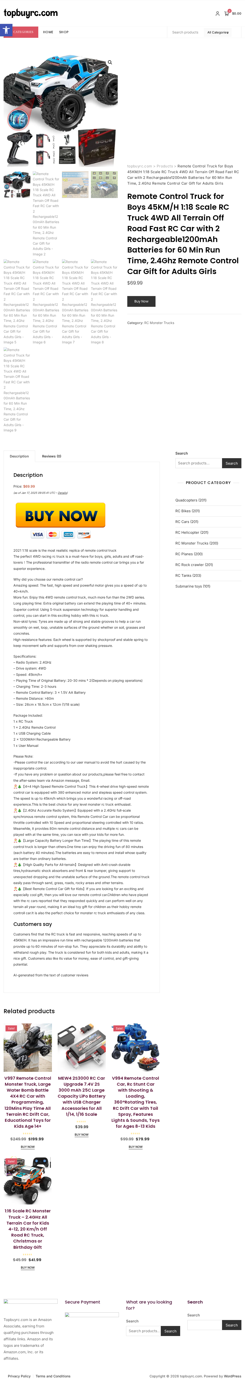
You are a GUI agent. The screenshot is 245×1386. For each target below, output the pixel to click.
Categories (23, 32)
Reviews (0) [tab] (51, 456)
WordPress (232, 1376)
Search (181, 453)
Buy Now (141, 301)
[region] (62, 1347)
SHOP (64, 32)
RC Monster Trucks (159, 323)
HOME (48, 32)
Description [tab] (19, 456)
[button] (6, 30)
